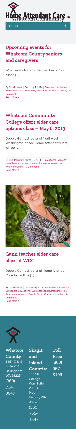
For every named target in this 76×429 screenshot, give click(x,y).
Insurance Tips (59, 291)
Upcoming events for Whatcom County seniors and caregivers (34, 53)
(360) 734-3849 (10, 387)
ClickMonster (16, 87)
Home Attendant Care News (20, 90)
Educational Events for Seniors (34, 163)
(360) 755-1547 (34, 413)
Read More (11, 97)
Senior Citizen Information (50, 294)
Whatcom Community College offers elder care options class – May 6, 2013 (35, 121)
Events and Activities (56, 87)
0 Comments (32, 167)
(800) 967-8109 (57, 368)
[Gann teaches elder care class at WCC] (38, 216)
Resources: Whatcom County (52, 90)
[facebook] (65, 26)
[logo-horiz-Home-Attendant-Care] (38, 3)
